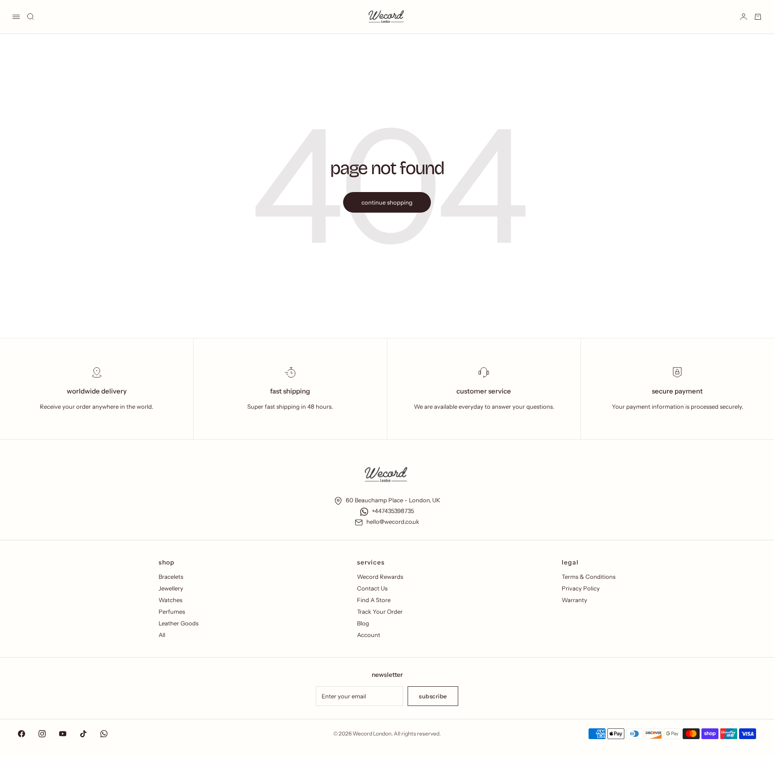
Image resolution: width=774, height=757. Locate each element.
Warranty (574, 599)
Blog (363, 623)
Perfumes (172, 611)
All (162, 634)
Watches (170, 599)
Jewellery (171, 588)
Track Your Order (380, 611)
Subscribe (433, 696)
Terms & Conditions (588, 576)
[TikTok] (83, 733)
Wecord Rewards (380, 576)
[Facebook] (21, 733)
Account (368, 634)
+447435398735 (393, 510)
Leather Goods (178, 623)
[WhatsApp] (104, 733)
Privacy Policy (581, 588)
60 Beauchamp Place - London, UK (393, 500)
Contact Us (372, 588)
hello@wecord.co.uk (392, 521)
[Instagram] (42, 733)
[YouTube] (62, 733)
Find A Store (374, 599)
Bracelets (171, 576)
